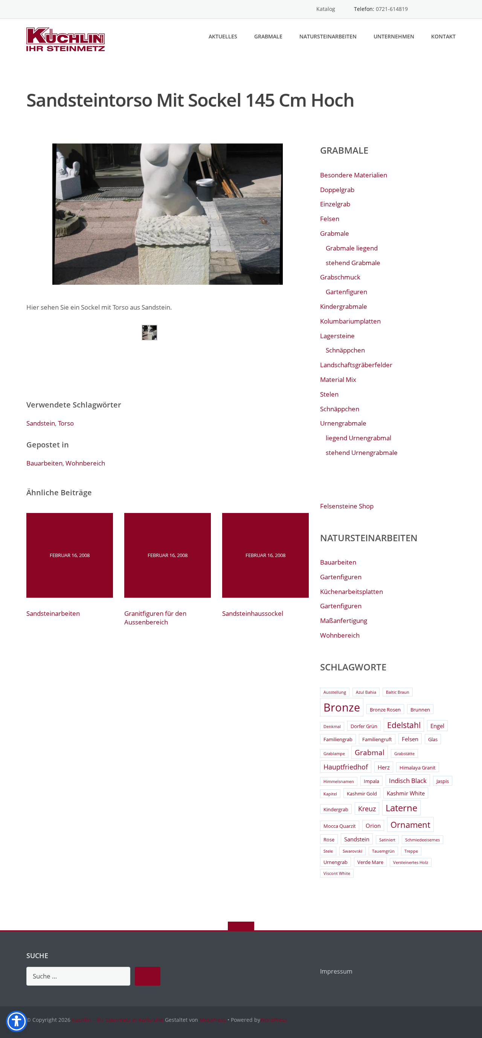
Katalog (325, 8)
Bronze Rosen (385, 709)
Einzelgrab (335, 204)
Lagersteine (337, 335)
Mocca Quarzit (339, 826)
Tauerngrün (383, 851)
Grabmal (369, 752)
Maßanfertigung (343, 620)
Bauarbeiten (44, 463)
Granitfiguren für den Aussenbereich (155, 618)
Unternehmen (394, 36)
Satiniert (387, 840)
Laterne (401, 808)
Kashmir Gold (362, 793)
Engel (437, 726)
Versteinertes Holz (410, 862)
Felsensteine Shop (347, 506)
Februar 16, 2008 (70, 555)
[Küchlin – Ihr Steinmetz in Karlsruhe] (66, 38)
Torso (66, 423)
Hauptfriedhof (345, 766)
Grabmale (268, 36)
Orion (373, 825)
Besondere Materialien (353, 175)
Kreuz (367, 808)
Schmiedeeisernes (422, 840)
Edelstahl (404, 725)
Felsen (329, 218)
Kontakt (443, 36)
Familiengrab (337, 739)
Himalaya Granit (418, 767)
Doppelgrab (337, 189)
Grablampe (334, 753)
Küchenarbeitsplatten (351, 591)
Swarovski (352, 851)
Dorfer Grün (364, 726)
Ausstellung (334, 692)
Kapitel (330, 794)
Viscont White (336, 873)
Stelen (329, 394)
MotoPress (213, 1019)
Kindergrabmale (343, 306)
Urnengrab (335, 862)
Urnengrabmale (343, 423)
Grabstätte (404, 753)
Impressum (336, 971)
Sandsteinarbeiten (53, 613)
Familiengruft (377, 739)
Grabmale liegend (352, 248)
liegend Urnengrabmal (358, 438)
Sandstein (40, 423)
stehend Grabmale (353, 262)
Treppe (411, 851)
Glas (433, 739)
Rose (328, 839)
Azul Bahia (366, 692)
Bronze (341, 707)
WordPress (273, 1019)
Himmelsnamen (338, 781)
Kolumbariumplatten (350, 321)
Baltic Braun (397, 692)
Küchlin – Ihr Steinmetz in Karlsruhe (117, 1019)
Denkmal (332, 726)
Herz (384, 767)
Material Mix (338, 379)
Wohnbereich (85, 463)
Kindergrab (335, 809)
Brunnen (420, 709)
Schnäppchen (345, 350)
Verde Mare (370, 862)
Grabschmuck (340, 277)
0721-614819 (392, 8)
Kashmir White (406, 793)
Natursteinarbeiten (328, 36)
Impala (371, 781)
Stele (328, 851)
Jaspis (442, 781)
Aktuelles (223, 36)
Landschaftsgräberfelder (356, 364)
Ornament (410, 824)
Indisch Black (408, 780)
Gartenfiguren (346, 291)
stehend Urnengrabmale (362, 452)
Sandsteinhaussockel (252, 613)
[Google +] (452, 9)
